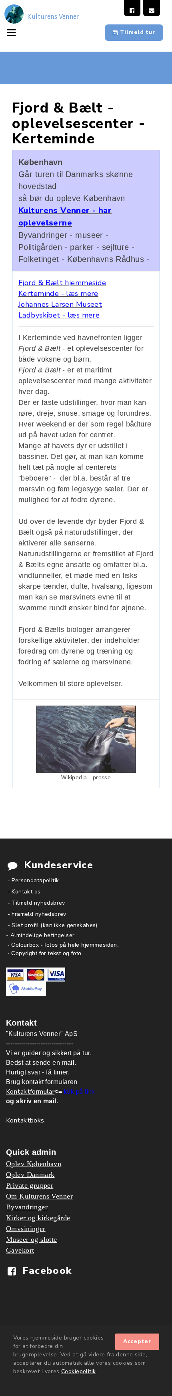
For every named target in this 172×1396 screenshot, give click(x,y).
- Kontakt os (24, 891)
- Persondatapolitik (33, 880)
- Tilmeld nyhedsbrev (36, 903)
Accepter (137, 1341)
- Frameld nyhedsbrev (37, 914)
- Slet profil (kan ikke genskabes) (53, 925)
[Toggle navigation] (13, 32)
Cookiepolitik (78, 1371)
